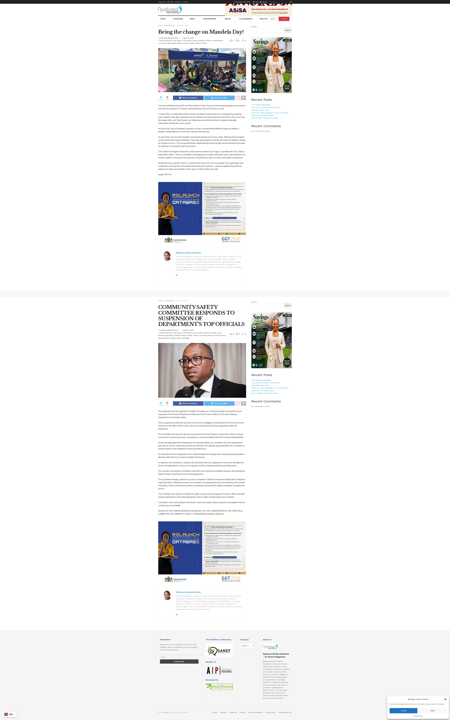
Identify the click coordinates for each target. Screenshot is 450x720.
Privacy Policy (270, 712)
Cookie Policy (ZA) (285, 712)
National (180, 43)
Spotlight (186, 338)
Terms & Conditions (255, 712)
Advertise (170, 2)
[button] (445, 699)
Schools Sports (220, 335)
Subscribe (161, 2)
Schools (198, 43)
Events (195, 40)
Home (163, 19)
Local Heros (162, 43)
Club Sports (177, 40)
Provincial (202, 335)
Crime (194, 333)
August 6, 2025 (188, 330)
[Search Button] (290, 2)
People (191, 43)
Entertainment (209, 19)
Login (256, 2)
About (215, 712)
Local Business (245, 19)
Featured (201, 40)
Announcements (182, 25)
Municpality (172, 43)
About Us (178, 2)
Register (264, 2)
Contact (185, 2)
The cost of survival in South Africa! (265, 107)
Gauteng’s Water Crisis (260, 110)
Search (254, 27)
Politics (196, 335)
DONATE (284, 19)
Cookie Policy (418, 716)
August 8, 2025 (188, 38)
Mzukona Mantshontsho (169, 38)
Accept (404, 711)
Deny (432, 711)
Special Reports (164, 338)
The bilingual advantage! (261, 105)
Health (208, 40)
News (192, 19)
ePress (166, 712)
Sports (228, 19)
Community (178, 19)
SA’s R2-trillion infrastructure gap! (264, 118)
